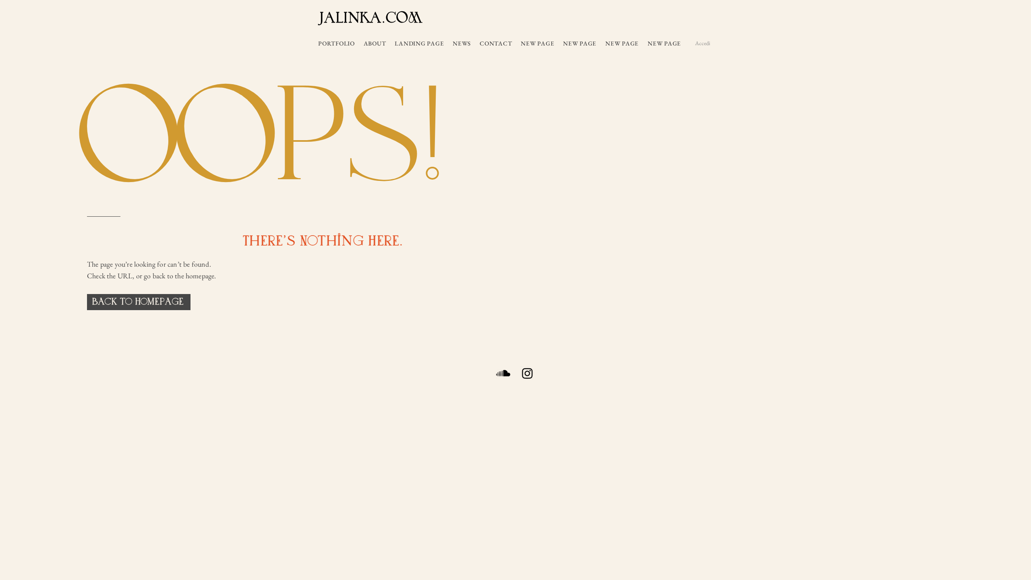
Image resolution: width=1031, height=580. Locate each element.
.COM (401, 18)
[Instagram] (527, 373)
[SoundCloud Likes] (503, 373)
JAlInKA (350, 17)
